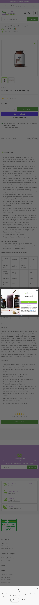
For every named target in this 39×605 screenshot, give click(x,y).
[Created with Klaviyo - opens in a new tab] (19, 315)
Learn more (16, 596)
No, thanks (29, 305)
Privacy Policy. (32, 310)
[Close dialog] (37, 290)
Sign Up (29, 302)
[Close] (37, 588)
